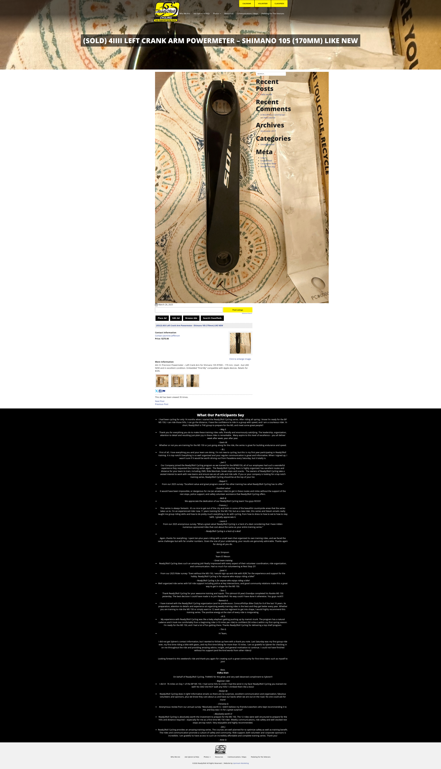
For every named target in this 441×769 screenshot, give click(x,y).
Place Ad (162, 318)
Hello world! (266, 94)
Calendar (247, 3)
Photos (216, 13)
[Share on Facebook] (160, 391)
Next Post (159, 401)
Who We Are (184, 13)
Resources (228, 13)
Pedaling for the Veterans (272, 13)
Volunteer (262, 3)
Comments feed (268, 163)
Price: (158, 338)
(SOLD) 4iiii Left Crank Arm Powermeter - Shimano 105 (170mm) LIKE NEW (189, 325)
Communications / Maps (247, 13)
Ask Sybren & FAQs (202, 13)
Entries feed (266, 160)
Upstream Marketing (241, 763)
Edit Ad (176, 318)
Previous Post (161, 404)
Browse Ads (191, 318)
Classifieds (279, 3)
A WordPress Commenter (272, 114)
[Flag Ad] (163, 391)
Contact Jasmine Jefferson (167, 335)
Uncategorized (267, 144)
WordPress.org (267, 166)
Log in (263, 157)
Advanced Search (247, 313)
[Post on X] (156, 391)
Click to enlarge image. (240, 359)
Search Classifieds (212, 318)
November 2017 (268, 131)
